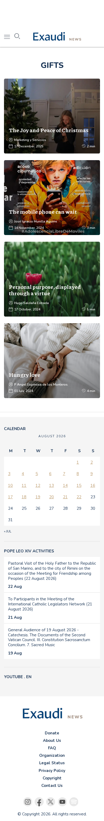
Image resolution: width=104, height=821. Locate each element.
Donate (52, 733)
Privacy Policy (52, 770)
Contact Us (52, 785)
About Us (52, 740)
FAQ (52, 748)
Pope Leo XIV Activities (29, 551)
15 (79, 485)
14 (65, 485)
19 (37, 497)
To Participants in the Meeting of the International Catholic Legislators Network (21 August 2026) (50, 604)
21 (65, 497)
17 (10, 497)
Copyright (52, 778)
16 (92, 485)
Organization (52, 755)
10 (10, 485)
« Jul (7, 531)
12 (37, 485)
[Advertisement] (52, 13)
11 (24, 485)
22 (79, 497)
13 (51, 485)
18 (24, 497)
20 (51, 497)
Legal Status (52, 763)
